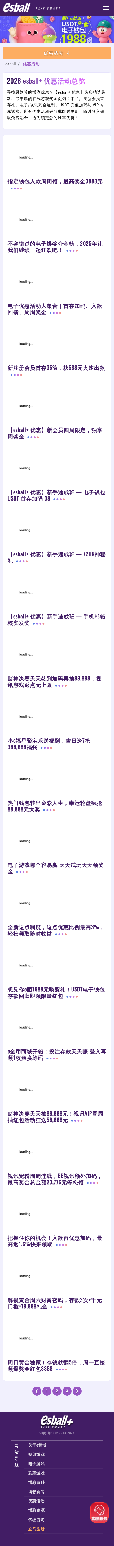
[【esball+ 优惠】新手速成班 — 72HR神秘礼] (57, 531)
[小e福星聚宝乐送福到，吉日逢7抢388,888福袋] (57, 718)
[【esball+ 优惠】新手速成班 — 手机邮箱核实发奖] (57, 594)
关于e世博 (37, 1445)
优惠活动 (36, 1501)
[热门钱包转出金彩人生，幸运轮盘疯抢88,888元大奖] (57, 780)
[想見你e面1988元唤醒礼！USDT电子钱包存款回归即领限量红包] (57, 42)
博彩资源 (36, 1510)
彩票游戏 (36, 1473)
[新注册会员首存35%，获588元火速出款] (57, 345)
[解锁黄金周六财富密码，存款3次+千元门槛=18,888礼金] (57, 1277)
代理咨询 (36, 1519)
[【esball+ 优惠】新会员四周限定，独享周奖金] (57, 407)
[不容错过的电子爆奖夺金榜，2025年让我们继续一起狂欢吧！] (57, 221)
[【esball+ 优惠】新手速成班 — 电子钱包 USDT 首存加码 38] (57, 469)
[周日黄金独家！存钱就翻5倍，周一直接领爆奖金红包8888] (57, 1339)
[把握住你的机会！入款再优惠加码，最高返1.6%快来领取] (57, 1215)
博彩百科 (36, 1482)
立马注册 (36, 1529)
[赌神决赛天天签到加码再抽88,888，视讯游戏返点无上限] (57, 656)
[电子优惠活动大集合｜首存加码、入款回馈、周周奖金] (57, 283)
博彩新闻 (36, 1491)
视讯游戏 (36, 1454)
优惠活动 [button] (53, 53)
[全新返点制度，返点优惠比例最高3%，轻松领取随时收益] (57, 904)
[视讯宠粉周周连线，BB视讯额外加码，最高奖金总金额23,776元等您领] (57, 1153)
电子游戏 (36, 1463)
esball (10, 63)
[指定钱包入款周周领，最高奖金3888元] (57, 159)
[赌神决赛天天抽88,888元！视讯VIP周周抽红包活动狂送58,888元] (57, 1091)
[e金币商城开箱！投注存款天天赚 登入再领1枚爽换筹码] (57, 1029)
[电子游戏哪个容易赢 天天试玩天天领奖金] (57, 842)
